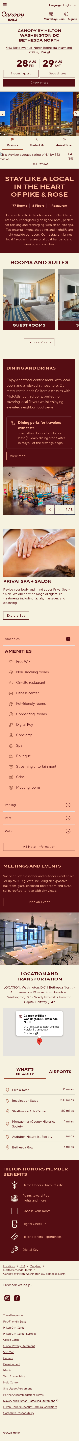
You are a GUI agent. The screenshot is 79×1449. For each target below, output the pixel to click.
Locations (9, 1266)
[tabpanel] (39, 159)
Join (61, 19)
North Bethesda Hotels (17, 1270)
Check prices (49, 83)
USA (22, 1266)
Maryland (35, 1266)
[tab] (12, 143)
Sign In (72, 19)
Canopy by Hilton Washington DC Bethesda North (34, 1274)
